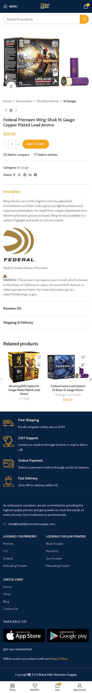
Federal (8, 558)
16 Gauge (69, 101)
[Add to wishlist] (39, 357)
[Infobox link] (46, 423)
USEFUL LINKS (13, 579)
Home (7, 101)
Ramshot (52, 551)
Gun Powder (74, 394)
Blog (6, 601)
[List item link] (46, 524)
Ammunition (24, 101)
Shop (6, 594)
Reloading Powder (15, 566)
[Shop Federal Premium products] (46, 244)
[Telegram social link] (35, 175)
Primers (8, 544)
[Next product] (16, 110)
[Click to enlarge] (11, 86)
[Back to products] (10, 110)
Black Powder (54, 544)
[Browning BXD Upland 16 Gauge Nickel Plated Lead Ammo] (24, 367)
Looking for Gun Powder (66, 536)
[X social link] (19, 175)
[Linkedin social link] (30, 175)
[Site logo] (46, 6)
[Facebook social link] (14, 175)
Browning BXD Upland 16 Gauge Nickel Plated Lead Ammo (24, 390)
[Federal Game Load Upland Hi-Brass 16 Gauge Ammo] (68, 367)
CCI (5, 551)
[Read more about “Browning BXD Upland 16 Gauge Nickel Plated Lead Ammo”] (39, 365)
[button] (83, 365)
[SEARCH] (84, 19)
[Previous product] (5, 110)
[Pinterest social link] (25, 175)
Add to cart (36, 144)
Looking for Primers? (20, 536)
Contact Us (10, 609)
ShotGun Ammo (48, 101)
